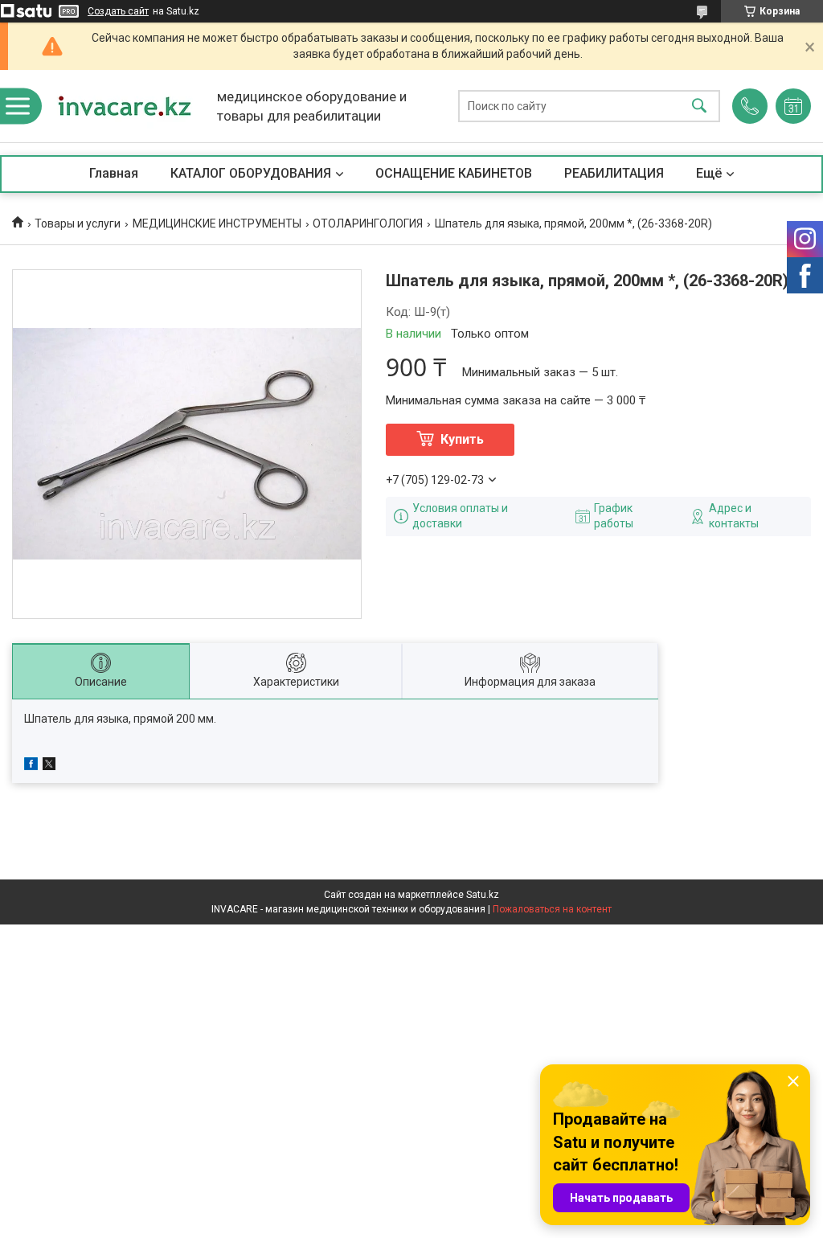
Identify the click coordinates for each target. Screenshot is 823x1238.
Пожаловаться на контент (552, 909)
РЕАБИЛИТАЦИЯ (614, 173)
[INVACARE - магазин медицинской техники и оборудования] (124, 106)
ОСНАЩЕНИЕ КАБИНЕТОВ (453, 173)
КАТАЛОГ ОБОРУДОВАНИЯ (250, 173)
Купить (462, 439)
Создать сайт (118, 11)
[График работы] (793, 106)
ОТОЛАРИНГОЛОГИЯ (368, 223)
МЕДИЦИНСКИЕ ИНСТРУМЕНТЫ (217, 223)
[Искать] (699, 106)
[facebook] (31, 766)
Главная (113, 173)
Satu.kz (482, 894)
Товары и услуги (78, 223)
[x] (49, 766)
